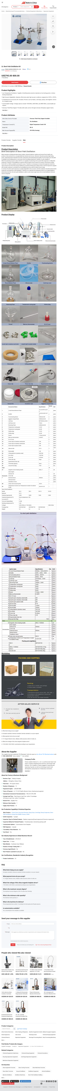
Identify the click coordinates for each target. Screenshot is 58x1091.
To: (9, 928)
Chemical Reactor (6, 1037)
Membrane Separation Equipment (10, 1060)
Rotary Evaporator (45, 812)
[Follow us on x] (49, 1081)
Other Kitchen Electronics (7, 1032)
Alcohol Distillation (46, 1071)
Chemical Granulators (43, 1053)
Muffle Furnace (22, 814)
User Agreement (37, 1087)
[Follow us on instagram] (51, 1081)
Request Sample (27, 86)
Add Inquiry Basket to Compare (29, 59)
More (3, 1040)
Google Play (14, 1081)
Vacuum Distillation (20, 1071)
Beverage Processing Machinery (36, 1037)
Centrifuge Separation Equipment (29, 1056)
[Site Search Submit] (36, 6)
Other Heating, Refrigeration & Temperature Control (22, 1032)
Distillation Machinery (20, 1075)
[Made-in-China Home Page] (29, 2)
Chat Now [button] (44, 82)
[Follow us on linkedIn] (41, 1083)
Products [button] (15, 6)
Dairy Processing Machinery (49, 1037)
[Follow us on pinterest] (55, 1081)
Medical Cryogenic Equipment (49, 1032)
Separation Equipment (48, 11)
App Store (5, 1081)
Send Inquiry (14, 82)
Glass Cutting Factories (23, 1067)
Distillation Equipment (33, 1071)
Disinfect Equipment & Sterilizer (36, 1032)
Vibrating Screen (33, 1034)
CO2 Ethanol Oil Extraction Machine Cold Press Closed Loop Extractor (22, 971)
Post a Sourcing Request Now (43, 944)
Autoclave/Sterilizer (23, 812)
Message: (7, 932)
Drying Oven (15, 814)
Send (13, 944)
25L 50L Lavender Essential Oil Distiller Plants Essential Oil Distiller (22, 1016)
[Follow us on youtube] (53, 1081)
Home (3, 11)
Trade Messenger (25, 1081)
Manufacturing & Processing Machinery (15, 11)
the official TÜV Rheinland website (45, 754)
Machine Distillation (7, 1075)
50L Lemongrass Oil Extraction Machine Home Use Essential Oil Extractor (50, 993)
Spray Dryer (32, 812)
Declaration (45, 1087)
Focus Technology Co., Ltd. (18, 1087)
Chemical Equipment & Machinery (34, 11)
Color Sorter (18, 1034)
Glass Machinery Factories (39, 1067)
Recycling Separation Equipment (10, 1056)
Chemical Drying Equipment (49, 1034)
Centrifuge (37, 812)
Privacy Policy (52, 1087)
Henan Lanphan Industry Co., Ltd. (13, 69)
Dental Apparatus (6, 1034)
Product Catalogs (23, 1028)
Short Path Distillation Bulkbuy (35, 1075)
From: (8, 924)
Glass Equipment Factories (9, 1067)
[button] (2, 2)
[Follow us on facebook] (47, 1081)
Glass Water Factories (8, 1071)
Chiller (28, 814)
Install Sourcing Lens (9, 1083)
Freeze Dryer (15, 812)
